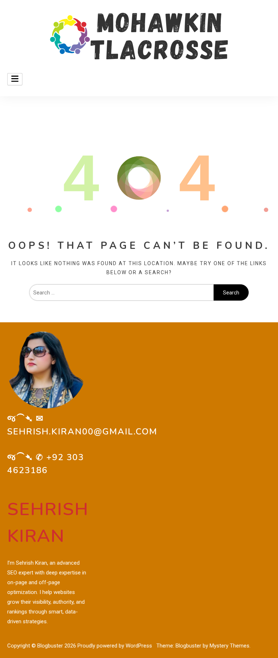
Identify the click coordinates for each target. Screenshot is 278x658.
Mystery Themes (229, 645)
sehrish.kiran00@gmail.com (82, 431)
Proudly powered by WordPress (115, 645)
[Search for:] (121, 292)
